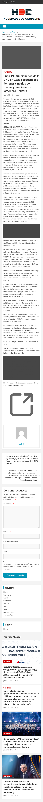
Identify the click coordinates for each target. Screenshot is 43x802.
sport (5, 609)
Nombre (7, 531)
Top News (7, 72)
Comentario (8, 504)
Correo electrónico (11, 542)
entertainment (8, 612)
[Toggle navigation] (5, 26)
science (6, 604)
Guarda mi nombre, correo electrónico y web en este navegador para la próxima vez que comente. (21, 566)
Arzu (17, 95)
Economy (7, 601)
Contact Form (8, 615)
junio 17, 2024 (8, 681)
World (5, 598)
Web (5, 552)
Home (5, 592)
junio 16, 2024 (8, 750)
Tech (5, 606)
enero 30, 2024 (8, 95)
